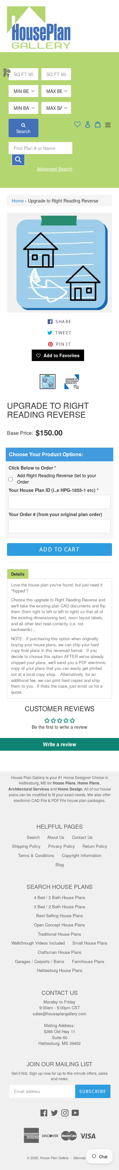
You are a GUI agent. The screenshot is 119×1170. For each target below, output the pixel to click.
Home (18, 200)
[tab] (18, 574)
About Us (55, 837)
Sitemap (79, 1157)
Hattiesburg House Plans (60, 970)
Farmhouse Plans (88, 961)
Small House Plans (90, 943)
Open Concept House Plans (59, 925)
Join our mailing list (59, 1064)
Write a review (59, 744)
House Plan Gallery (54, 1157)
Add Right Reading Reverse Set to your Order (56, 478)
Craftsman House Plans (60, 952)
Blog (60, 865)
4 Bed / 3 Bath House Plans (59, 897)
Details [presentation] (17, 574)
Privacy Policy (61, 846)
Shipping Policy (26, 846)
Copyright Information (81, 855)
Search (23, 131)
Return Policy (95, 846)
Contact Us (82, 837)
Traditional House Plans (59, 934)
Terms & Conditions (36, 855)
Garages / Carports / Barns (39, 961)
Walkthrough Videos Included (38, 943)
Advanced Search (54, 169)
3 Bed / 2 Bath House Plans (59, 907)
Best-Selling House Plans (59, 915)
